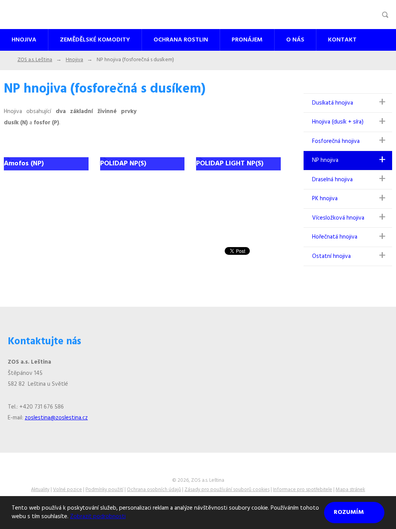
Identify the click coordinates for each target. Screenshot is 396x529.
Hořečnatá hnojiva (334, 237)
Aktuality (40, 490)
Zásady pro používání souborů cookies (227, 490)
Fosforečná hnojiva (336, 141)
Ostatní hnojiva (331, 256)
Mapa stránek (350, 490)
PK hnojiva (325, 198)
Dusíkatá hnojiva (332, 103)
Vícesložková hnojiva (338, 218)
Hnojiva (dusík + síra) (338, 122)
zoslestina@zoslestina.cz (56, 418)
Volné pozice (67, 490)
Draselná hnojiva (332, 179)
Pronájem (247, 40)
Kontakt (342, 40)
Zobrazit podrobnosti (98, 516)
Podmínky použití (104, 490)
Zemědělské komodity (95, 40)
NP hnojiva (325, 160)
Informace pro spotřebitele (302, 490)
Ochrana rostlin (181, 40)
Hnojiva (24, 40)
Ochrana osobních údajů (154, 490)
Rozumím (349, 512)
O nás (295, 40)
